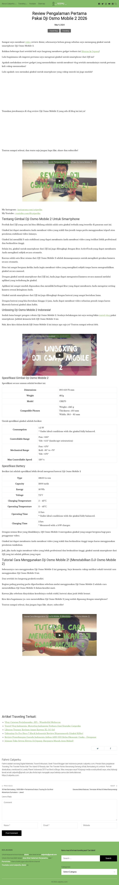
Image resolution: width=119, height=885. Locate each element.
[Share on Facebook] (110, 748)
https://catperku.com (10, 775)
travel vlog (104, 315)
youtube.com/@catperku (27, 213)
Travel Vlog (54, 31)
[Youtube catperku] (108, 4)
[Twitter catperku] (102, 4)
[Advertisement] (59, 92)
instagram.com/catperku (29, 209)
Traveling (65, 31)
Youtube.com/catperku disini (14, 865)
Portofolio (6, 861)
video (28, 42)
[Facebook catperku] (98, 4)
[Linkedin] (112, 4)
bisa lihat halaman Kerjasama (35, 858)
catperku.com (62, 882)
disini (26, 854)
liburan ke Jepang (90, 51)
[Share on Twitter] (97, 748)
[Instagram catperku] (105, 4)
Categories (65, 867)
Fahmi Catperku (11, 759)
